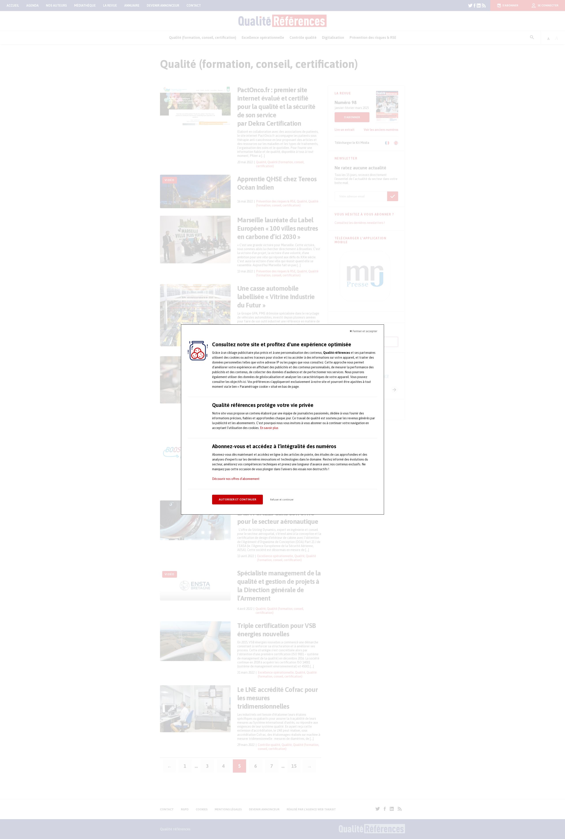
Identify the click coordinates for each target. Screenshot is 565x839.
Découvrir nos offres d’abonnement (236, 479)
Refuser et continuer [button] (282, 499)
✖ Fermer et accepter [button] (363, 331)
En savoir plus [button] (269, 428)
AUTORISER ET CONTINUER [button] (237, 499)
